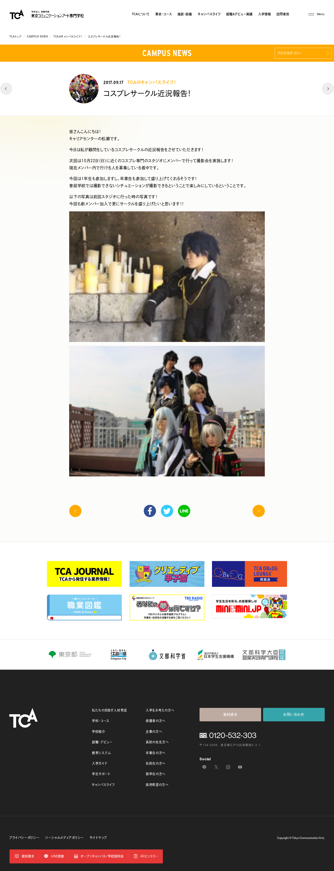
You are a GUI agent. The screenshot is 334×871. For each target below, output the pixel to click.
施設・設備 (185, 14)
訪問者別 (283, 14)
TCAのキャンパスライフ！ (67, 36)
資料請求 (230, 714)
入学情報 (264, 14)
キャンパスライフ (209, 14)
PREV (6, 89)
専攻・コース (163, 14)
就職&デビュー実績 (239, 14)
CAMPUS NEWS (37, 36)
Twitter (167, 511)
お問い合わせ (293, 714)
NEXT (328, 89)
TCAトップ (15, 36)
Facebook (150, 511)
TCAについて (141, 14)
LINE (184, 511)
